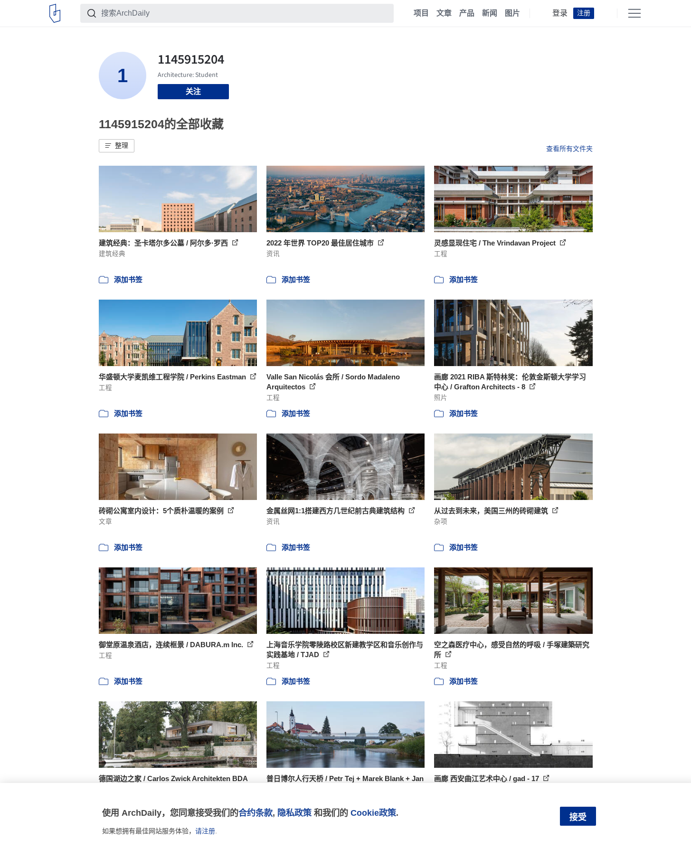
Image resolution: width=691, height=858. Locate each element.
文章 (444, 13)
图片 (512, 13)
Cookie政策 (373, 813)
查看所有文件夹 (569, 148)
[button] (116, 145)
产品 (466, 13)
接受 (578, 817)
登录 (560, 13)
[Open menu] (634, 13)
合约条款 (255, 813)
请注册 (205, 831)
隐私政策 (294, 813)
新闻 (489, 13)
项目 (421, 13)
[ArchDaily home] (54, 13)
